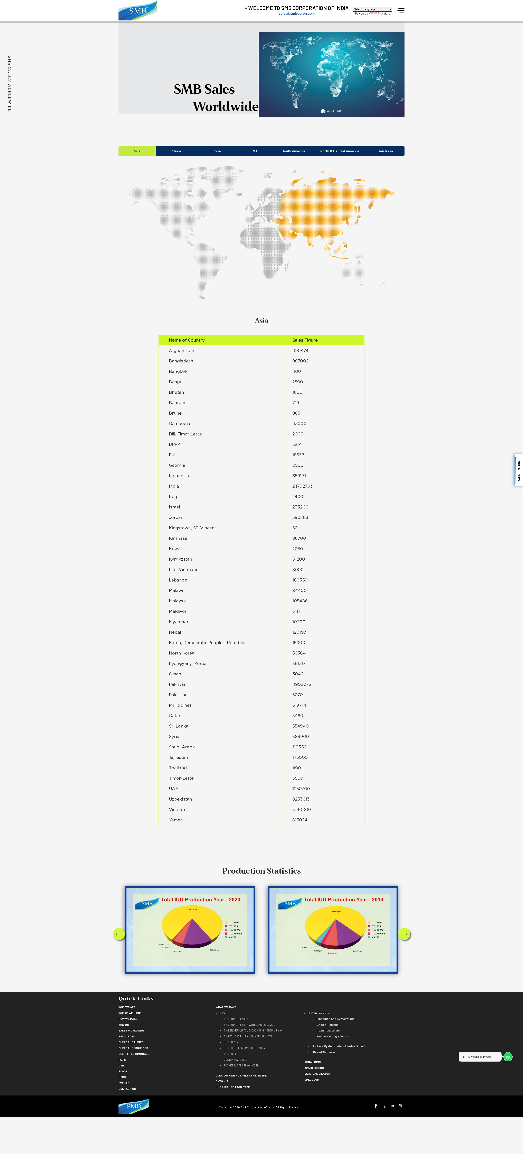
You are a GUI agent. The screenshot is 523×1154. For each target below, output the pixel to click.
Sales (131, 1030)
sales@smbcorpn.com (297, 13)
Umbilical (233, 1087)
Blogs (123, 1071)
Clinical (131, 1042)
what (226, 1007)
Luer (241, 1075)
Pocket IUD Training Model (241, 1065)
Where (129, 1013)
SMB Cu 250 (231, 1053)
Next (404, 934)
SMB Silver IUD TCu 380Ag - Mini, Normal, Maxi (253, 1030)
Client (133, 1053)
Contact (127, 1088)
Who (126, 1007)
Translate (384, 13)
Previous (119, 933)
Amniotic (315, 1068)
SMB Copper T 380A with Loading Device (249, 1024)
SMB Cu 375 (231, 1042)
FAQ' (122, 1059)
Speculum (311, 1079)
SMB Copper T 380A (236, 1018)
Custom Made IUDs (235, 1059)
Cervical (317, 1073)
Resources (126, 1036)
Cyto (222, 1081)
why (123, 1024)
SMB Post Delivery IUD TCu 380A (244, 1048)
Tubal (312, 1062)
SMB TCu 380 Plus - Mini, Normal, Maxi (248, 1036)
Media (122, 1077)
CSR (121, 1065)
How (127, 1018)
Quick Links (136, 999)
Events (124, 1083)
